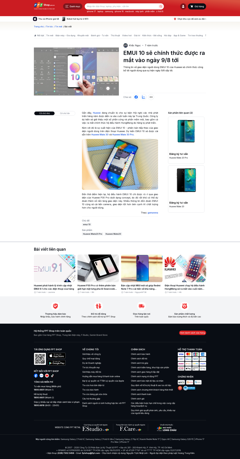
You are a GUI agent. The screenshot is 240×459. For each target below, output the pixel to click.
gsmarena (153, 212)
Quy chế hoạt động (91, 358)
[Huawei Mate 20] (186, 181)
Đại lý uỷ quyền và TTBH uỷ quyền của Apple (103, 381)
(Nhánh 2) (44, 397)
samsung (109, 11)
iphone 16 (119, 11)
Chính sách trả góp (139, 363)
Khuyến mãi (83, 35)
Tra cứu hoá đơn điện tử (93, 385)
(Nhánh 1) (44, 390)
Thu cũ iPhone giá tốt (48, 19)
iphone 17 (91, 11)
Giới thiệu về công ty (91, 354)
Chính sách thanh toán (141, 394)
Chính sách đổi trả (139, 358)
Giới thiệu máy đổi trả (91, 372)
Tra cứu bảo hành (90, 390)
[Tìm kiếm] (161, 6)
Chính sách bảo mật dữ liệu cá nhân (147, 381)
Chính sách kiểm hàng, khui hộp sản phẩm (150, 367)
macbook (129, 11)
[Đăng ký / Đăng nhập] (183, 6)
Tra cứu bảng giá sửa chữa (94, 394)
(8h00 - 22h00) (46, 405)
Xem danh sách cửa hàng (192, 333)
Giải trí (137, 35)
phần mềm (150, 11)
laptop (100, 11)
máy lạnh (140, 11)
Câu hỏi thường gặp (91, 398)
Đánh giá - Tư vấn (99, 35)
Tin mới (49, 35)
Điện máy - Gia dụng (65, 35)
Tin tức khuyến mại (91, 367)
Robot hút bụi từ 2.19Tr (77, 19)
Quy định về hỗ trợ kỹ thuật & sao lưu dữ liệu (151, 385)
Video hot (127, 35)
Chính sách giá (137, 398)
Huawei (97, 112)
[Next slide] (90, 19)
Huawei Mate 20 (176, 206)
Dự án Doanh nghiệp (91, 363)
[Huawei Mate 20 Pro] (186, 132)
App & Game (180, 35)
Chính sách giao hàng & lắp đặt (145, 372)
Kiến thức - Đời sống (152, 35)
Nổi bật (40, 35)
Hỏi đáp (167, 35)
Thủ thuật (115, 35)
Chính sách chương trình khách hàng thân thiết (152, 390)
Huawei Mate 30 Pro (123, 134)
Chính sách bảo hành (140, 354)
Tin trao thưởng (195, 35)
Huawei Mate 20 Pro (178, 158)
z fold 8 (159, 11)
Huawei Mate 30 (99, 134)
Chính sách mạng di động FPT (144, 376)
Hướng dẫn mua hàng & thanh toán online (101, 376)
